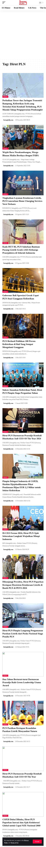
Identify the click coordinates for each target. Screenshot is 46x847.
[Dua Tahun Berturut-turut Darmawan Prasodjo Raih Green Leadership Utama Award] (23, 664)
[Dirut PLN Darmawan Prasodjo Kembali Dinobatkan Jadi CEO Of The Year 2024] (23, 420)
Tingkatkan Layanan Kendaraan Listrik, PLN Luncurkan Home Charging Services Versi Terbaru (22, 201)
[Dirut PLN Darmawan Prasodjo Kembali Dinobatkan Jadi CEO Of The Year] (23, 758)
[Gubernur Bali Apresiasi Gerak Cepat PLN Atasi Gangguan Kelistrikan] (23, 280)
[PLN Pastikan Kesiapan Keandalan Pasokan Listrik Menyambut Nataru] (23, 713)
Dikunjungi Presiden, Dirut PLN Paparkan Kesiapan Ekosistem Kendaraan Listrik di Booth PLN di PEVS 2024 (22, 585)
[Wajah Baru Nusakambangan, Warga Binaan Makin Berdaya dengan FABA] (23, 137)
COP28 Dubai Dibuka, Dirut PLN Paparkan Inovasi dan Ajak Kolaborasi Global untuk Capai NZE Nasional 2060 (21, 822)
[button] (37, 841)
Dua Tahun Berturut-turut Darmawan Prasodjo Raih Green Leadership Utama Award (21, 682)
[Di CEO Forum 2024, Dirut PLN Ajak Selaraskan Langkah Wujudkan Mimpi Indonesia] (23, 518)
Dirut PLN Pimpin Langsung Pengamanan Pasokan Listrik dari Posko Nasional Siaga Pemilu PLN (22, 633)
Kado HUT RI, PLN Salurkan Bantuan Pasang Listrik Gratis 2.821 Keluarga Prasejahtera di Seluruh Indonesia (21, 250)
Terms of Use (14, 842)
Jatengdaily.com (8, 120)
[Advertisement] (23, 35)
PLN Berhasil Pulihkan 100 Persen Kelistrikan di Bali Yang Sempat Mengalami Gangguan (18, 344)
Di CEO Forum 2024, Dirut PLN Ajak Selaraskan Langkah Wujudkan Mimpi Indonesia (21, 536)
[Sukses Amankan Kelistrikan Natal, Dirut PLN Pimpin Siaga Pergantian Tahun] (23, 375)
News (5, 96)
